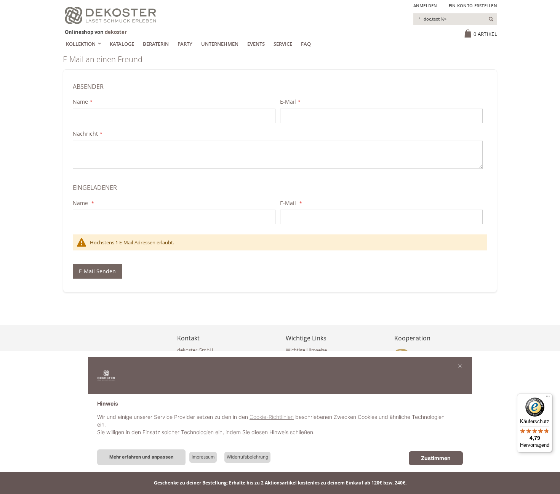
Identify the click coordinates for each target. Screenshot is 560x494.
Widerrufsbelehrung (247, 457)
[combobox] (455, 19)
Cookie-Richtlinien (272, 417)
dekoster (116, 32)
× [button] (460, 365)
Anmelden (425, 5)
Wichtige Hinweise (306, 349)
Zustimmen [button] (436, 458)
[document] (280, 424)
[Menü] (547, 398)
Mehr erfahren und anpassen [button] (141, 457)
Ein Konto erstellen (473, 5)
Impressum (203, 457)
